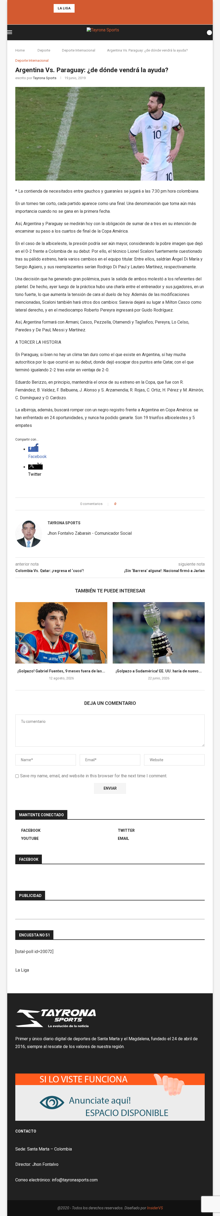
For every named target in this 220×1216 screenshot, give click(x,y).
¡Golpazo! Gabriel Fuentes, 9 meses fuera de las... (61, 671)
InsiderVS (155, 1208)
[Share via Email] (140, 504)
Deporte (44, 50)
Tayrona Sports (44, 78)
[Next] (87, 8)
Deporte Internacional (78, 50)
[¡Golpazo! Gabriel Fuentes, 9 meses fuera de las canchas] (61, 633)
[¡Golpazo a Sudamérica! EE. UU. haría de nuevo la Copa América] (159, 633)
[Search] (200, 32)
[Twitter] (110, 17)
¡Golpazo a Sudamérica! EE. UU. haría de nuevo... (159, 671)
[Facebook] (102, 17)
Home (20, 50)
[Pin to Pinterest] (135, 504)
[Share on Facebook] (124, 504)
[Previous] (80, 8)
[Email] (117, 17)
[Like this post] (119, 504)
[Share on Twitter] (130, 504)
